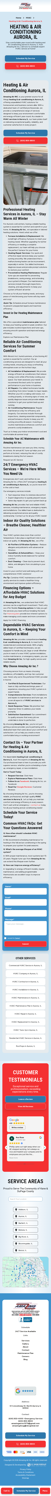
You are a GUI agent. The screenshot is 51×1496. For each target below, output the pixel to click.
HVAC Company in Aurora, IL (25, 973)
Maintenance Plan (25, 1353)
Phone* (8, 909)
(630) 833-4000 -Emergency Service (25, 1419)
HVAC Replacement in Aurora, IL (25, 1022)
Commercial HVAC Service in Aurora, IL (25, 965)
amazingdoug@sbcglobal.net (25, 1426)
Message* (9, 919)
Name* (8, 886)
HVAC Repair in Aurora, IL (25, 1014)
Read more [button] (13, 1158)
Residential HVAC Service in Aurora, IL (25, 1038)
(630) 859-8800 (25, 1421)
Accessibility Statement (25, 1475)
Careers (25, 1356)
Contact (25, 1350)
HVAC (28, 18)
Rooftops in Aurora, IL (25, 1046)
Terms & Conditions (26, 1472)
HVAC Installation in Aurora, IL (25, 990)
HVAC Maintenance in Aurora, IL (25, 998)
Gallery (25, 1344)
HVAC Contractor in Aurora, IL (25, 982)
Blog (25, 1359)
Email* (8, 897)
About (25, 1347)
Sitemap (25, 1478)
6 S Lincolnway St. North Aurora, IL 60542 (25, 1407)
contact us (35, 805)
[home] (25, 6)
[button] (45, 1491)
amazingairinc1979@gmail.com (25, 1423)
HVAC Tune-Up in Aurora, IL (26, 1030)
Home (18, 18)
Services (26, 1341)
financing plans (13, 614)
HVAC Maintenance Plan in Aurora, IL (25, 1006)
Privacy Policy (25, 1469)
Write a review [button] (17, 1127)
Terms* (17, 938)
